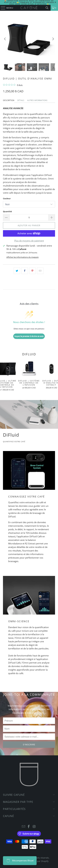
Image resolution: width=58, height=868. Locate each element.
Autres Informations (37, 100)
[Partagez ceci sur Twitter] (17, 270)
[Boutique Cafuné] (29, 8)
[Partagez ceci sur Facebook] (24, 270)
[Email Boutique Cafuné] (23, 826)
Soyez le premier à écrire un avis (29, 336)
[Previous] (5, 39)
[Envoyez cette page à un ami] (40, 270)
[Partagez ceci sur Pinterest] (32, 270)
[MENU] (1, 8)
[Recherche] (47, 8)
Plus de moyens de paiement (29, 240)
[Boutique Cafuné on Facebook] (29, 826)
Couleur (7, 198)
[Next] (52, 39)
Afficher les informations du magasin (22, 257)
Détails (20, 100)
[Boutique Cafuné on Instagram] (34, 826)
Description (8, 100)
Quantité (7, 211)
